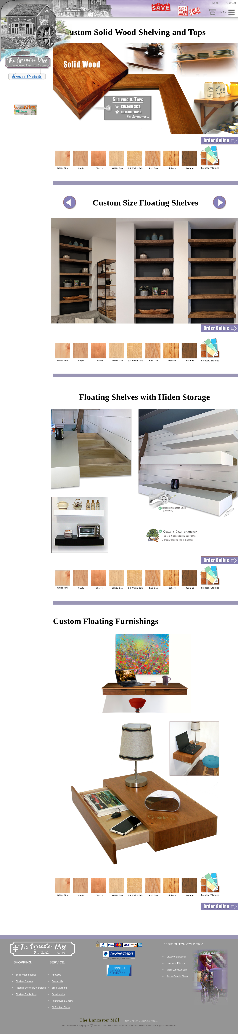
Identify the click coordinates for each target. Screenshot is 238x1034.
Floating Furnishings (26, 994)
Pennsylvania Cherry (62, 1001)
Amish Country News (177, 976)
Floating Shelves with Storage (31, 988)
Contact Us (57, 981)
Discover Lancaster (176, 956)
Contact (231, 2)
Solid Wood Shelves (26, 975)
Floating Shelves (24, 981)
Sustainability (58, 994)
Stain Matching (59, 988)
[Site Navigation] (227, 12)
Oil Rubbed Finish (61, 1007)
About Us (56, 975)
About (216, 2)
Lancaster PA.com (176, 963)
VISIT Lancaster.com (177, 969)
